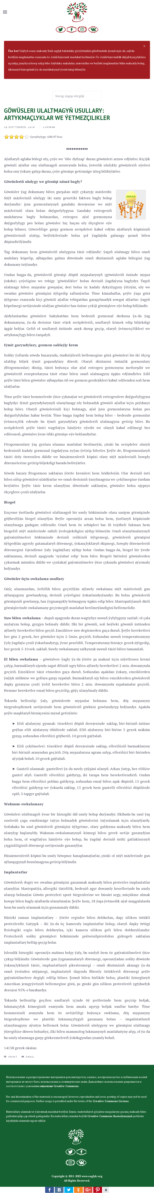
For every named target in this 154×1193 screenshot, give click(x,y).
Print (12, 1057)
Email (29, 1057)
